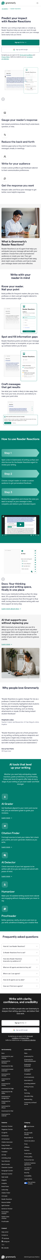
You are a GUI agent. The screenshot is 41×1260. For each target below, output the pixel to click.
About (26, 1130)
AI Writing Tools (6, 1158)
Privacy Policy (6, 57)
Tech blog (27, 1093)
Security (26, 1173)
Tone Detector (6, 1161)
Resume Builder (6, 1202)
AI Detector (5, 1136)
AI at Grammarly (29, 1077)
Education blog (28, 1096)
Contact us (5, 1235)
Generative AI (28, 1080)
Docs (3, 1053)
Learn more (6, 644)
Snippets (4, 1180)
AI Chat (4, 1155)
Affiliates (26, 1147)
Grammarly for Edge (8, 1088)
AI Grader (5, 1196)
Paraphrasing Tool (7, 1148)
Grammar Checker (7, 1126)
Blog (25, 1090)
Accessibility (27, 1176)
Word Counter (6, 1164)
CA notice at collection (27, 1168)
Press (25, 1144)
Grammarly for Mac (7, 1066)
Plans (25, 1053)
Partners (26, 1150)
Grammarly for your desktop (7, 1057)
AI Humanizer (6, 1139)
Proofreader (5, 1221)
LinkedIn (6, 1248)
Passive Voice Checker (5, 1217)
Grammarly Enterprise (27, 1065)
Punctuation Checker (5, 1212)
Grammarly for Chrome (6, 1075)
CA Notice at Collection (29, 1040)
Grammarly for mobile (6, 1102)
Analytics (4, 1183)
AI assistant (27, 1074)
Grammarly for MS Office (7, 1092)
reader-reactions (15, 8)
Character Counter (7, 1167)
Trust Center (28, 1153)
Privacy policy (28, 1157)
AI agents (4, 1132)
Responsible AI (28, 1138)
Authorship (5, 1190)
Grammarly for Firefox (6, 1084)
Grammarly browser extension (7, 1070)
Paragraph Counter (7, 1171)
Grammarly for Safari (6, 1079)
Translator (5, 1152)
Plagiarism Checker (7, 1129)
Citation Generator (7, 1142)
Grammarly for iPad (7, 1111)
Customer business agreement (29, 1164)
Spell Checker (6, 1205)
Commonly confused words (30, 1103)
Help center (5, 1232)
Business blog (28, 1099)
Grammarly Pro (28, 1056)
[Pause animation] (3, 99)
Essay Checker (6, 1145)
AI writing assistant (29, 1083)
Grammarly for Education (28, 1070)
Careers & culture (29, 1141)
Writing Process (28, 1087)
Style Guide (5, 1177)
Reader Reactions (7, 1199)
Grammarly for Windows (6, 1062)
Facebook (6, 1238)
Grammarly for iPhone (6, 1107)
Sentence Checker (7, 1209)
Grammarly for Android (6, 1115)
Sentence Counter (7, 1174)
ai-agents (5, 8)
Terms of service (29, 1160)
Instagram (6, 1241)
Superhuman (30, 1126)
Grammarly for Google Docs (6, 1097)
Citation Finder (6, 1193)
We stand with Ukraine (28, 1133)
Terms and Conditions (26, 55)
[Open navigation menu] (37, 3)
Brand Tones (5, 1186)
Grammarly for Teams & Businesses (30, 1060)
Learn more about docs (10, 609)
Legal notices (28, 1179)
